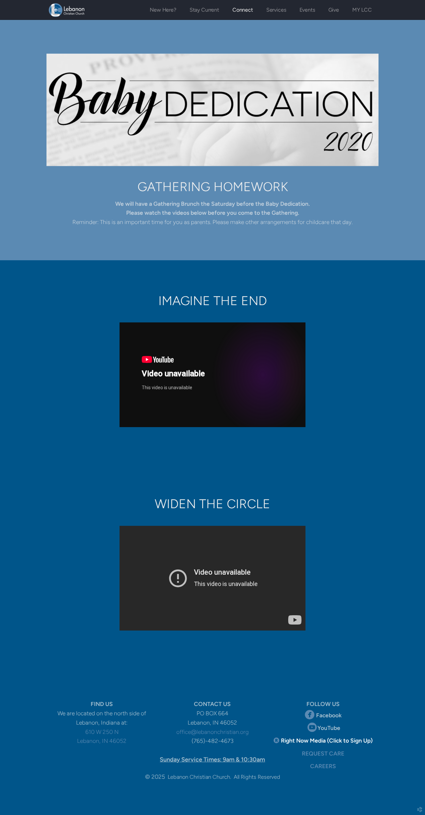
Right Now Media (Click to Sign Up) (327, 740)
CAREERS (323, 766)
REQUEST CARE (323, 753)
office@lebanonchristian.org (212, 732)
